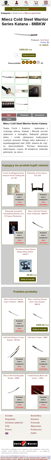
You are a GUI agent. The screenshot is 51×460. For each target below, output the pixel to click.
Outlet (33, 433)
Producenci (36, 430)
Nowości (35, 419)
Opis (9, 115)
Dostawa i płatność (14, 423)
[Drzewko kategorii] (46, 3)
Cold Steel (44, 40)
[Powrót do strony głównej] (6, 5)
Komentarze (39, 115)
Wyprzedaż (36, 426)
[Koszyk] (36, 5)
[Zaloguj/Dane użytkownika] (16, 5)
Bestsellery (36, 416)
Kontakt (9, 416)
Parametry (24, 115)
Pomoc (8, 430)
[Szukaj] (26, 3)
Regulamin (10, 419)
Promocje (35, 423)
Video (9, 119)
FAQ (7, 426)
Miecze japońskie (33, 13)
